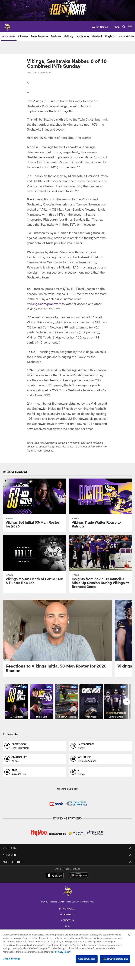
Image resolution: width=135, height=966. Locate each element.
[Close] (129, 935)
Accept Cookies (86, 958)
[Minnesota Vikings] (67, 891)
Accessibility (67, 914)
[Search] (123, 26)
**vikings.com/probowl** (44, 304)
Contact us (67, 920)
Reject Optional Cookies (115, 958)
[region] (67, 948)
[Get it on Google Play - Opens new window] (79, 877)
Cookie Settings (11, 958)
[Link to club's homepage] (7, 25)
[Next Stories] (126, 701)
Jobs (67, 926)
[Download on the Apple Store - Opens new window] (54, 876)
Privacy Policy (67, 908)
